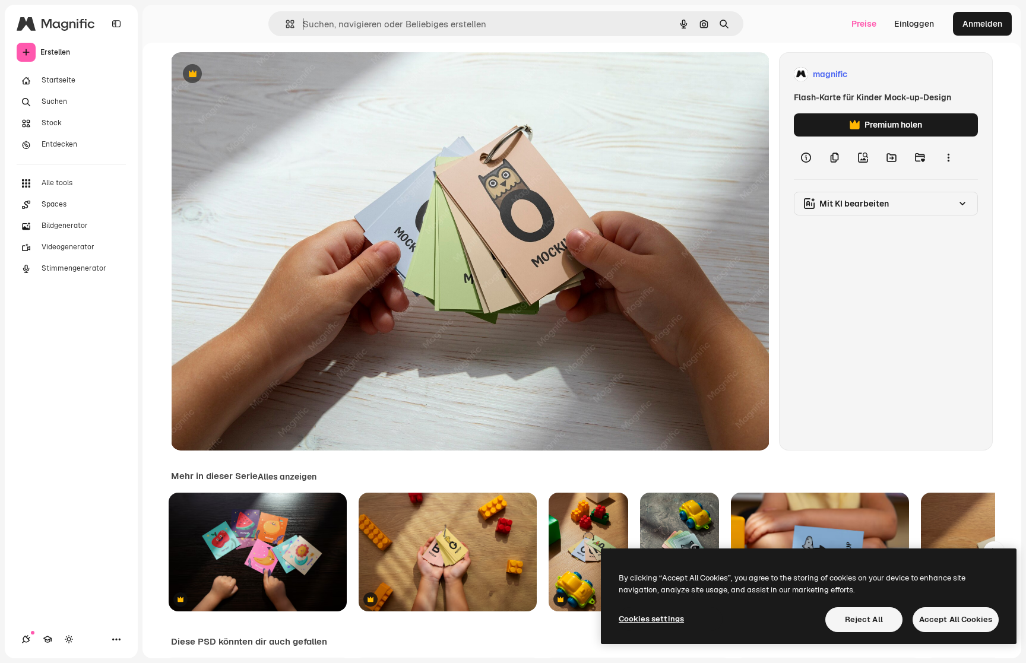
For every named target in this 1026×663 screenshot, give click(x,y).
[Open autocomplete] (285, 24)
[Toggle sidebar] (116, 23)
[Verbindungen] (26, 639)
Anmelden (982, 23)
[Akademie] (47, 639)
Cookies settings (651, 619)
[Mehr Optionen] (948, 158)
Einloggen (914, 23)
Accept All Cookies (955, 619)
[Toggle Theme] (68, 639)
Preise (863, 23)
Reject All (864, 619)
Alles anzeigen (287, 476)
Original (247, 74)
